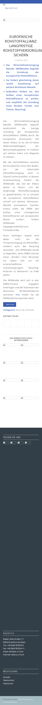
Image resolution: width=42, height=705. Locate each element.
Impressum (8, 683)
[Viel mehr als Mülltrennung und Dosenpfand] (12, 404)
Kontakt (6, 677)
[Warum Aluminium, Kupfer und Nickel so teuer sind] (29, 405)
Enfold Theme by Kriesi (25, 699)
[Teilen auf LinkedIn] (28, 323)
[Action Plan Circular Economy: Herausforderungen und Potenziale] (29, 388)
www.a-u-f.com (17, 654)
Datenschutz (8, 680)
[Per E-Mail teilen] (35, 323)
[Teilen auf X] (14, 323)
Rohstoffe (29, 310)
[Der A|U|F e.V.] (17, 8)
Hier (18, 294)
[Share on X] (21, 323)
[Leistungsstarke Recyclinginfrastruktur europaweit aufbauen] (12, 388)
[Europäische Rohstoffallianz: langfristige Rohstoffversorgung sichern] (21, 25)
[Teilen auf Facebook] (6, 323)
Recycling (20, 310)
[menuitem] (9, 702)
